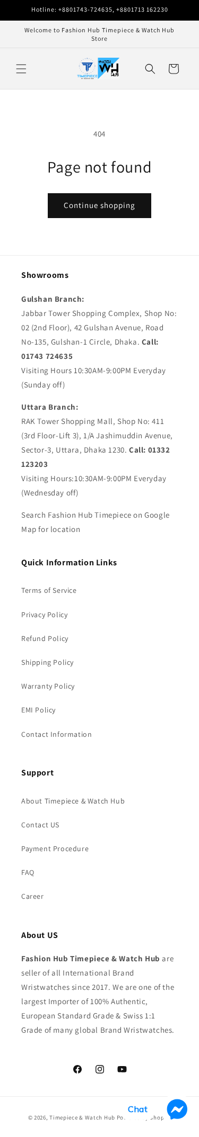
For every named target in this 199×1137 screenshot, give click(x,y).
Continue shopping (99, 205)
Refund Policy (44, 638)
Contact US (40, 824)
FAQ (27, 872)
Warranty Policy (48, 686)
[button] (21, 68)
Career (32, 896)
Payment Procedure (55, 848)
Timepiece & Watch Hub (82, 1117)
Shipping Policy (47, 662)
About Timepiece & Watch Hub (73, 801)
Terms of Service (49, 590)
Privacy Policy (44, 614)
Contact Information (56, 734)
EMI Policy (38, 710)
